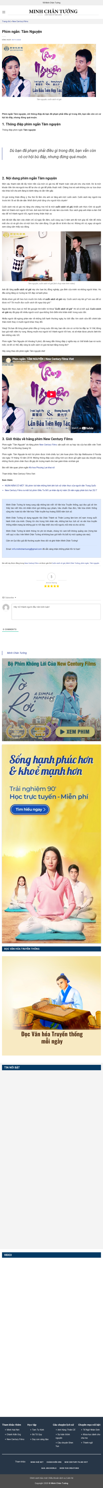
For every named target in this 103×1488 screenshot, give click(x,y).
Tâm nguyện (94, 563)
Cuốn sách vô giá (58, 563)
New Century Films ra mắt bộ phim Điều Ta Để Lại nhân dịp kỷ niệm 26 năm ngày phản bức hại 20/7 (51, 490)
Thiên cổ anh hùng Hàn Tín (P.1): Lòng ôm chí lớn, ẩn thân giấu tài (24, 1192)
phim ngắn (85, 563)
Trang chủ (6, 21)
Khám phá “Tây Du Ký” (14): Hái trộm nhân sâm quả (25, 1351)
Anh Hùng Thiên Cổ (66, 1429)
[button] (4, 12)
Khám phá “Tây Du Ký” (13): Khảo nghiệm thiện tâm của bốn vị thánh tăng (25, 1380)
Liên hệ (70, 1478)
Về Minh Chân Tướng (51, 3)
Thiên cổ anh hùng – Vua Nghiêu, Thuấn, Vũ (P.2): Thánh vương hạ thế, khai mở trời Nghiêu (27, 1164)
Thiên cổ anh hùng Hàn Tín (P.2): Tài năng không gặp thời (26, 1221)
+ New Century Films (14, 1439)
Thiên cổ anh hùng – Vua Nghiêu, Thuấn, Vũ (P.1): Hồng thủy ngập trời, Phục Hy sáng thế (27, 1135)
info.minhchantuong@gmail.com (27, 549)
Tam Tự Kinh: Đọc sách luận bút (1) (19, 1076)
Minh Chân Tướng (73, 563)
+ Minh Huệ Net (12, 1429)
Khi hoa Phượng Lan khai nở (42, 467)
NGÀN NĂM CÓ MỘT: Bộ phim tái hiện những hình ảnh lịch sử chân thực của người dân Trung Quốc (50, 485)
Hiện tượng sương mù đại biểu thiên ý (20, 1321)
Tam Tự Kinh (38, 1429)
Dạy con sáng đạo (40, 1439)
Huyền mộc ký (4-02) (12, 1292)
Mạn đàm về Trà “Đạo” (13, 1264)
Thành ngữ (88, 1442)
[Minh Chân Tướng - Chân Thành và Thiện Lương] (53, 12)
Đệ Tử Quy (37, 1434)
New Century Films (20, 21)
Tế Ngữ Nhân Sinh (91, 1429)
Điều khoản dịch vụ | (58, 1478)
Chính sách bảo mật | (39, 1478)
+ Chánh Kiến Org (13, 1434)
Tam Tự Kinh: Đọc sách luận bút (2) (19, 1105)
